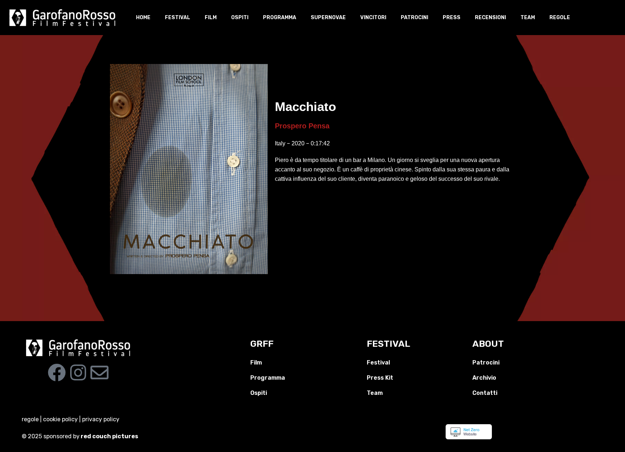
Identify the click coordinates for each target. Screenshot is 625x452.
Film (211, 17)
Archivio (484, 377)
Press (451, 17)
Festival (177, 17)
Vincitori (373, 17)
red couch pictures (110, 436)
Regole (559, 17)
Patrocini (414, 17)
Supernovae (328, 17)
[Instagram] (78, 372)
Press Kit (380, 377)
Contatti (484, 392)
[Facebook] (57, 372)
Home (143, 17)
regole (30, 419)
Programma (279, 17)
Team (527, 17)
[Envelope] (99, 372)
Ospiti (239, 17)
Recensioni (490, 17)
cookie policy (60, 419)
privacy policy (100, 419)
